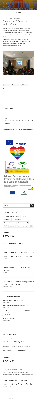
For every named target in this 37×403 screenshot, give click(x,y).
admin (19, 18)
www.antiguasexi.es (12, 338)
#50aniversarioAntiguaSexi (12, 216)
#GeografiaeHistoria (10, 223)
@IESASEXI (29, 226)
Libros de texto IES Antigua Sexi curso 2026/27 (17, 305)
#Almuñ (24, 216)
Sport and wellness (8, 318)
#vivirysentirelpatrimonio (16, 226)
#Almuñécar (7, 219)
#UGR (5, 226)
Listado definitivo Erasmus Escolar (17, 256)
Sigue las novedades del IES (15, 252)
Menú (19, 12)
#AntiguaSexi (17, 219)
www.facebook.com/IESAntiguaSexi (19, 346)
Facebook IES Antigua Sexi (14, 243)
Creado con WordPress (9, 399)
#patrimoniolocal (23, 223)
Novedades (9, 108)
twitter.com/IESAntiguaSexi (15, 342)
